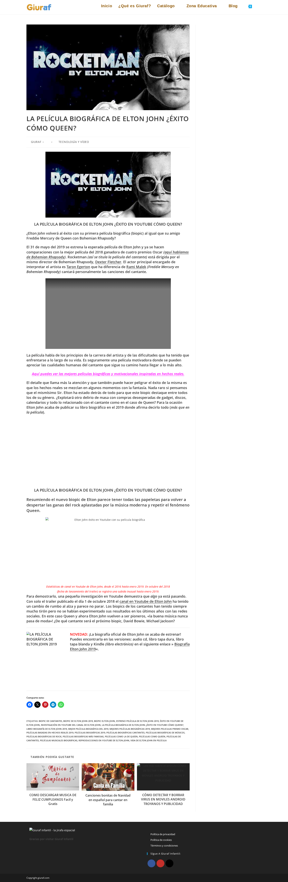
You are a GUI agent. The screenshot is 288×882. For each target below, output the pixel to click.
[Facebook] (151, 863)
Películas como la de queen (121, 736)
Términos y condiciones (164, 845)
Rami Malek (136, 266)
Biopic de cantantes (50, 721)
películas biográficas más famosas (83, 736)
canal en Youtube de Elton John (146, 601)
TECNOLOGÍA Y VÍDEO (74, 142)
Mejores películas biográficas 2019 (130, 728)
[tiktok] (169, 863)
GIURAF (36, 142)
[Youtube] (160, 863)
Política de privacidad (162, 834)
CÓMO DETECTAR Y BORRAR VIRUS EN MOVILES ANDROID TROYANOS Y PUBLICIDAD (163, 799)
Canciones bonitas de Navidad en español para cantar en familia (107, 799)
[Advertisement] (108, 451)
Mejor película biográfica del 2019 (88, 728)
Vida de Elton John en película (148, 740)
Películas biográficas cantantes (125, 732)
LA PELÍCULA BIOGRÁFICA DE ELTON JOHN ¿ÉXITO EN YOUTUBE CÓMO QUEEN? (142, 724)
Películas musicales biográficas (58, 740)
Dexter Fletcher (108, 262)
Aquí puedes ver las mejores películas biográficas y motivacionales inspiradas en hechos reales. (108, 373)
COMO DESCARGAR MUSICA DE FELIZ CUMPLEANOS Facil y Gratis (52, 799)
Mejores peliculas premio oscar (169, 728)
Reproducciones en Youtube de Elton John (104, 740)
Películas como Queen (152, 736)
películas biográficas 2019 (90, 732)
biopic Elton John (104, 721)
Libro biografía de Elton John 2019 (46, 728)
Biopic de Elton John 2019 (78, 721)
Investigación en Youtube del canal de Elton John (71, 724)
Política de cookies (161, 840)
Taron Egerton (78, 266)
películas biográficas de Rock (44, 736)
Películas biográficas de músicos (165, 732)
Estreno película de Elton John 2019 (137, 721)
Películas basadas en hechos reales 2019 (49, 732)
